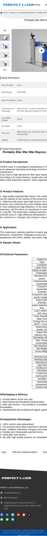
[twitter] (12, 514)
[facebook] (1, 514)
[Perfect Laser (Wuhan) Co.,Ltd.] (18, 5)
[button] (4, 70)
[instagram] (24, 514)
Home (5, 13)
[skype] (12, 519)
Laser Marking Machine (26, 13)
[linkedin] (7, 514)
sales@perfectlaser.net (12, 493)
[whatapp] (1, 519)
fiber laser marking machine (25, 452)
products (12, 13)
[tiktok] (18, 514)
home (37, 5)
